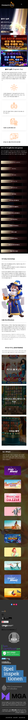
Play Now (6, 32)
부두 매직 (14, 175)
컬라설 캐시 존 (14, 187)
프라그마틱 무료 (9, 717)
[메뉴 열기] (21, 4)
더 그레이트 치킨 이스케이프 (14, 162)
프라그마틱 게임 (22, 717)
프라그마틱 (15, 717)
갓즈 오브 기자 (14, 181)
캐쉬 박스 (14, 168)
